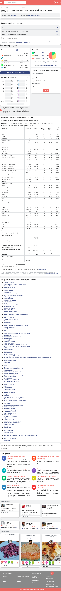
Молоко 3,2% (7, 440)
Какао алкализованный (10, 294)
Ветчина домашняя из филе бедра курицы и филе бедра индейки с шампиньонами (27, 357)
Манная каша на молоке (10, 437)
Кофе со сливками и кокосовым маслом (15, 418)
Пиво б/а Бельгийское (10, 438)
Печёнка (6, 289)
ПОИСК (18, 573)
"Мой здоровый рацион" (23, 42)
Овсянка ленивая (8, 290)
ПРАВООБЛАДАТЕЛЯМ (36, 573)
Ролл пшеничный (9, 317)
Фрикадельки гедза (9, 389)
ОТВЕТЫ (19, 581)
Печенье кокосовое (9, 392)
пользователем (15, 15)
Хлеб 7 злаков (8, 429)
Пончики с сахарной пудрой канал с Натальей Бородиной (20, 435)
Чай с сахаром (8, 297)
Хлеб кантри (7, 402)
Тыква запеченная (9, 424)
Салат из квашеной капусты (11, 373)
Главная (3, 7)
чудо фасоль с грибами (10, 413)
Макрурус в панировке (10, 321)
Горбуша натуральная (10, 411)
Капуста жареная (8, 349)
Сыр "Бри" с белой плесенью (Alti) (13, 368)
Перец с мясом (8, 338)
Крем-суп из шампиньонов (11, 426)
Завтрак (6, 330)
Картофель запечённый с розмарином (14, 405)
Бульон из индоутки (9, 364)
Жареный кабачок (9, 282)
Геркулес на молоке (9, 394)
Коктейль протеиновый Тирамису (13, 305)
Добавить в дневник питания (15, 73)
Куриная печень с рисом (10, 311)
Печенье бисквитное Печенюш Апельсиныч (16, 325)
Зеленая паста (8, 313)
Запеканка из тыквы (9, 287)
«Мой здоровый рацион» (52, 273)
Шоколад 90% (7, 286)
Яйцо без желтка (8, 309)
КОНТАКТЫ (34, 582)
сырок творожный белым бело (12, 356)
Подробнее (42, 269)
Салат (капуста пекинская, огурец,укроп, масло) (17, 333)
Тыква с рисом (8, 387)
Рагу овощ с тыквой (9, 341)
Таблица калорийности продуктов (14, 7)
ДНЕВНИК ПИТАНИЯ (7, 573)
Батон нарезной (8, 430)
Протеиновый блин (9, 306)
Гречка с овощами (9, 419)
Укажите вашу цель (37, 73)
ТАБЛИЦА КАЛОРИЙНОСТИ (23, 576)
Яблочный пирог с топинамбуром (13, 399)
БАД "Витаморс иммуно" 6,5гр (12, 348)
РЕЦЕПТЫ (5, 576)
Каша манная (7, 322)
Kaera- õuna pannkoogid (10, 416)
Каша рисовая (8, 414)
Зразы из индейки (9, 434)
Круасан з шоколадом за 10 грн (12, 371)
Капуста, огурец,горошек (11, 308)
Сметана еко (7, 427)
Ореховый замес (8, 432)
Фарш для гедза (8, 383)
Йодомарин (7, 316)
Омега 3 (6, 324)
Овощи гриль (7, 403)
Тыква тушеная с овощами (11, 379)
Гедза (5, 386)
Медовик (6, 395)
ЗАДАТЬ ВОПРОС (35, 580)
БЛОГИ (4, 579)
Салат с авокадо (8, 298)
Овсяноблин (7, 292)
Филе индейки (8, 301)
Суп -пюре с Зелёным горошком (13, 367)
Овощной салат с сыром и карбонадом (15, 284)
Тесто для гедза (8, 378)
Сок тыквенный (8, 352)
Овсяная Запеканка (9, 327)
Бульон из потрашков (10, 300)
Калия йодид (7, 335)
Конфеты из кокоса (9, 359)
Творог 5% (6, 365)
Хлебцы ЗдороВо (8, 370)
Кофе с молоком (43, 7)
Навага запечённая (9, 343)
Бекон (5, 303)
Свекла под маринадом (10, 360)
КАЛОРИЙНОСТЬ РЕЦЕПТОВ (23, 579)
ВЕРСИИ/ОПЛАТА (35, 577)
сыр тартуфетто (8, 340)
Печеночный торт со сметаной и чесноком (16, 314)
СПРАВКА (34, 576)
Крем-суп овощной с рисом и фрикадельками (17, 346)
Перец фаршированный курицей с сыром (15, 344)
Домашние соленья (9, 408)
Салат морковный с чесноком (12, 422)
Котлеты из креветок (9, 354)
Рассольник (7, 351)
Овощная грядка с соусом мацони (13, 410)
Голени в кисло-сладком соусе (12, 336)
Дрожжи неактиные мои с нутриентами (15, 400)
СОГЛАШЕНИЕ (35, 585)
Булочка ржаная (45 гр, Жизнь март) (14, 375)
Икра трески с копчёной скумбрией (14, 397)
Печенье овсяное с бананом (11, 391)
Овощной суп (7, 362)
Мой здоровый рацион (34, 15)
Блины (5, 332)
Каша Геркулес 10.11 (9, 384)
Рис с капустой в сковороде (11, 381)
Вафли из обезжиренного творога (13, 295)
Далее (46, 90)
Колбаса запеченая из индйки (12, 421)
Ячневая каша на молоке (11, 319)
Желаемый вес (36, 83)
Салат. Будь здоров (9, 406)
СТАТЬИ (4, 581)
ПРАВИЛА (40, 585)
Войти (57, 2)
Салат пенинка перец (10, 376)
